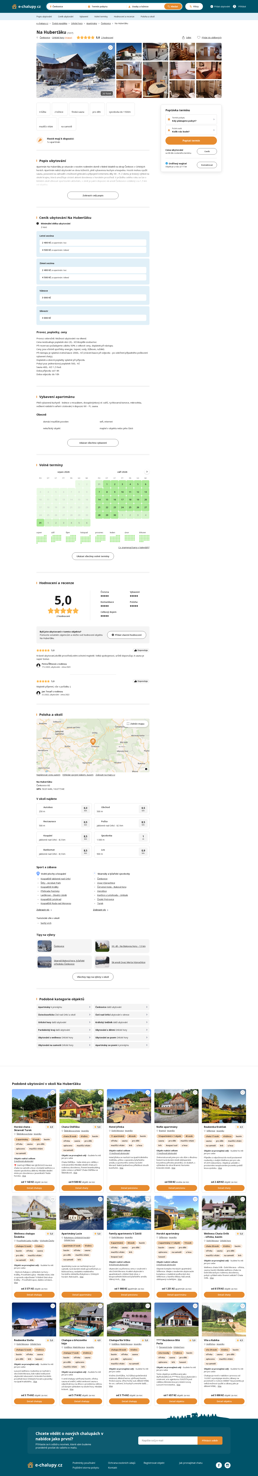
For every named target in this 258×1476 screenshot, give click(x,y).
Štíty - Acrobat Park (51, 882)
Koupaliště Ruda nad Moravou (56, 903)
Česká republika (59, 23)
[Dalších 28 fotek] (34, 1213)
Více (24, 1175)
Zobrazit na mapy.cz (105, 774)
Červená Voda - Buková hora (111, 886)
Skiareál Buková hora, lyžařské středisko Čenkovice (69, 962)
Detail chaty (81, 1188)
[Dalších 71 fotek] (176, 1106)
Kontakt (112, 1467)
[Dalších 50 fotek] (224, 1320)
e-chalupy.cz (42, 23)
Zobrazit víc (42, 909)
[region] (92, 745)
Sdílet (188, 37)
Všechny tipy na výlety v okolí (93, 976)
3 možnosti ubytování (23, 1161)
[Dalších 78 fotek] (176, 1213)
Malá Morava (79, 1347)
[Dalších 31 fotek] (176, 1320)
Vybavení (84, 16)
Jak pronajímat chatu (190, 1463)
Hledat (174, 6)
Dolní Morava (118, 1130)
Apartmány (91, 23)
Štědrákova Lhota (24, 1134)
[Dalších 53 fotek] (81, 1106)
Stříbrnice (210, 1130)
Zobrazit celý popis (93, 195)
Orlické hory (77, 23)
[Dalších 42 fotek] (129, 1213)
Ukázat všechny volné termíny (93, 556)
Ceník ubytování (65, 16)
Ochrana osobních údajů (121, 1463)
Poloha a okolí (148, 16)
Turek (100, 903)
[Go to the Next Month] (146, 471)
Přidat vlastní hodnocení (128, 634)
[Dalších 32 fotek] (224, 1106)
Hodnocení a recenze (124, 16)
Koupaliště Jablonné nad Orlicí (55, 878)
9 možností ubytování (118, 1264)
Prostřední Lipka (24, 1240)
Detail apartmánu (81, 1294)
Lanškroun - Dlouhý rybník (54, 895)
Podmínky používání (84, 1463)
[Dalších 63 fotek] (129, 1320)
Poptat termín (191, 140)
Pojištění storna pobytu (86, 1467)
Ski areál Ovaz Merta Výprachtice (128, 962)
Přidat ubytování (222, 6)
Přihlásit (242, 6)
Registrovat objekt (154, 1463)
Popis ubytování (44, 16)
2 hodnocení (107, 37)
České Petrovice (105, 899)
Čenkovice (106, 23)
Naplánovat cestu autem (48, 774)
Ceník (207, 151)
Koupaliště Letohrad (51, 899)
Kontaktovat (207, 164)
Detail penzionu (129, 1188)
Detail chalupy (34, 1188)
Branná (162, 1130)
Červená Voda (165, 1347)
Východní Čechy (47, 1240)
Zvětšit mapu (137, 723)
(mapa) (68, 37)
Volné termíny (101, 16)
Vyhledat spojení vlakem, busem (77, 774)
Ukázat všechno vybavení (93, 442)
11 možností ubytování (119, 1153)
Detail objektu (176, 1401)
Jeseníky (38, 1134)
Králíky (35, 1240)
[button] (93, 742)
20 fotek (106, 93)
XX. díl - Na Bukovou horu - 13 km (129, 946)
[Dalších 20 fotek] (129, 1106)
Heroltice (102, 891)
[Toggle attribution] (146, 769)
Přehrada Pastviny (50, 891)
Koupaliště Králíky (50, 886)
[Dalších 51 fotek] (81, 1213)
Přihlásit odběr (210, 1440)
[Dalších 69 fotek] (34, 1106)
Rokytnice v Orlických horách (77, 1237)
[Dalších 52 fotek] (224, 1213)
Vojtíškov (68, 1347)
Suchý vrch (46, 922)
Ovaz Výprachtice (106, 882)
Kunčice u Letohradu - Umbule (112, 895)
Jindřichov (210, 1344)
